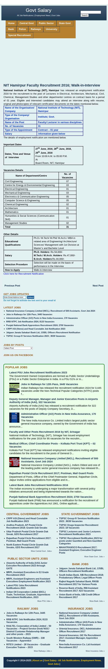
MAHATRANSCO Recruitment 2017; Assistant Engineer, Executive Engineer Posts (80, 550)
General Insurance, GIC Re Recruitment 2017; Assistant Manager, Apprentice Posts (80, 638)
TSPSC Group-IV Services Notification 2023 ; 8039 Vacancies (36, 336)
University (51, 29)
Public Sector (46, 23)
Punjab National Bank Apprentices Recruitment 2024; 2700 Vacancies (40, 325)
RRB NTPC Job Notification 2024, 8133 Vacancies (30, 321)
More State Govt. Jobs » (94, 557)
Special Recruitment (19, 35)
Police (22, 29)
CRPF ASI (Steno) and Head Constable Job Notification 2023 (35, 329)
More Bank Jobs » (97, 601)
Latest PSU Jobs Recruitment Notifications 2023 (38, 372)
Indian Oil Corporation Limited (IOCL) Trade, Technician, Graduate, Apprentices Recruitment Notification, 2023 (28, 594)
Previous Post (12, 285)
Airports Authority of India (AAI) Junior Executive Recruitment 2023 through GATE (26, 566)
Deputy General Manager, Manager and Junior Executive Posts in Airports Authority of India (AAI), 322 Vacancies (53, 401)
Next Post (98, 285)
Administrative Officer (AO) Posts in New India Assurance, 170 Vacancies (42, 318)
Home (11, 23)
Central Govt (27, 23)
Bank (11, 29)
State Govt (65, 23)
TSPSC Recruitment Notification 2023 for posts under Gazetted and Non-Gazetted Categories (80, 541)
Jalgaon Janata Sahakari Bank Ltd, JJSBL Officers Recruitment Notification (43, 332)
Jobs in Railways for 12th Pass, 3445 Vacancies (29, 314)
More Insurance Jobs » (95, 651)
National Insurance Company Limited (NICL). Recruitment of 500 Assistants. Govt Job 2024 (50, 311)
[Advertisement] (54, 62)
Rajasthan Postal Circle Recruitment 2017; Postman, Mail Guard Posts (51, 473)
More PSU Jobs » (44, 601)
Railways (36, 29)
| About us (37, 660)
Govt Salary (38, 10)
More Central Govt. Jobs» (41, 551)
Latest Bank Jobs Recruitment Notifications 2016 (38, 485)
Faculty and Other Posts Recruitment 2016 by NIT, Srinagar (44, 431)
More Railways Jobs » (43, 651)
